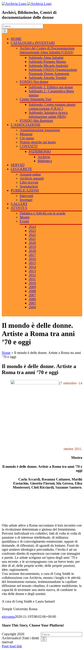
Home (6, 353)
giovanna (8, 616)
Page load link (12, 646)
